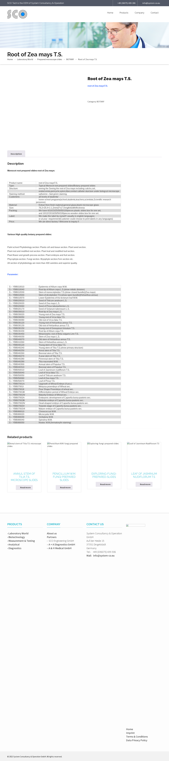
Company (139, 12)
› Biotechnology (16, 537)
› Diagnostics (14, 548)
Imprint (130, 732)
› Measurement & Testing (21, 540)
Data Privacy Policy (136, 740)
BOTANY (70, 59)
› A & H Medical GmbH (59, 548)
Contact (155, 12)
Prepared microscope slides (49, 59)
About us (52, 533)
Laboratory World (25, 59)
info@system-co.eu (151, 3)
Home (110, 12)
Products (123, 12)
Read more (25, 487)
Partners (51, 537)
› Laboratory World (17, 533)
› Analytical (13, 544)
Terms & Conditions (137, 736)
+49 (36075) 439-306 (126, 3)
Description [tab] (16, 153)
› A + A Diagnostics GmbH (61, 544)
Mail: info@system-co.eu (100, 555)
